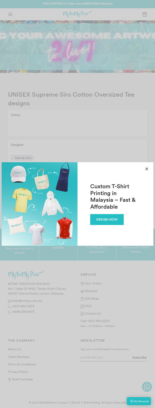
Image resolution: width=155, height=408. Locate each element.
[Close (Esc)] (146, 169)
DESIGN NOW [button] (107, 219)
